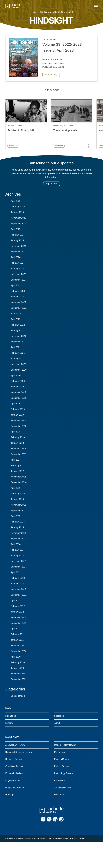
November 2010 (18, 645)
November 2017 (18, 448)
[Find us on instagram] (61, 819)
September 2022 (19, 308)
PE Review (59, 752)
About (57, 723)
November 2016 (18, 477)
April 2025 (16, 229)
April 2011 (15, 629)
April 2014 (16, 544)
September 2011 (18, 623)
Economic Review (14, 773)
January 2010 (17, 668)
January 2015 (17, 527)
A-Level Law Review (15, 745)
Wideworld (59, 795)
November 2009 (18, 674)
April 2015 (16, 516)
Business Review (13, 759)
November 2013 (18, 561)
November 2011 (18, 617)
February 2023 (18, 291)
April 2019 (16, 403)
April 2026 (16, 201)
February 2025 (18, 235)
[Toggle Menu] (96, 5)
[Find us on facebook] (43, 819)
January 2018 (17, 443)
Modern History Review (65, 745)
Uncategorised (18, 696)
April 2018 (16, 432)
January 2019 (17, 415)
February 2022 (18, 325)
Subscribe (59, 716)
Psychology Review (63, 773)
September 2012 (19, 595)
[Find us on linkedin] (55, 819)
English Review (12, 780)
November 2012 (18, 589)
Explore (9, 723)
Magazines (10, 716)
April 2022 (16, 319)
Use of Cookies (61, 838)
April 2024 (16, 257)
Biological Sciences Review (18, 752)
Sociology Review (62, 787)
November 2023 (18, 274)
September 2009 (19, 679)
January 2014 (17, 555)
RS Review (59, 780)
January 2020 (17, 387)
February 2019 (18, 409)
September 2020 (19, 370)
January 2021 (17, 358)
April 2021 (16, 347)
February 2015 (18, 522)
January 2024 (17, 268)
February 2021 (18, 353)
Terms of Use (45, 838)
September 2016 (19, 482)
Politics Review (61, 766)
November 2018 (18, 420)
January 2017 (17, 471)
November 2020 (18, 364)
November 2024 (18, 246)
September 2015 (19, 510)
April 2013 (16, 572)
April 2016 (16, 488)
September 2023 (19, 280)
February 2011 (18, 634)
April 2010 (16, 657)
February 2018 (18, 437)
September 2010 (19, 651)
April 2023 (16, 285)
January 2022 (17, 330)
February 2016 (18, 493)
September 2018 (19, 426)
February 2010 (18, 662)
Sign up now (52, 183)
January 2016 (17, 499)
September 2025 (19, 223)
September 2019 (19, 398)
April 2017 (16, 460)
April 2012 (16, 600)
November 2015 (18, 505)
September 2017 (19, 454)
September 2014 (19, 538)
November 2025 (18, 218)
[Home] (15, 5)
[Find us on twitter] (49, 819)
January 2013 (17, 584)
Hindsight (44, 12)
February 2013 (18, 578)
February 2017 (18, 465)
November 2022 (18, 302)
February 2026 (18, 207)
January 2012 (17, 612)
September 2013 (19, 567)
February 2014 (18, 550)
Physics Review (61, 759)
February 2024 (18, 263)
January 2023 (17, 297)
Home (34, 12)
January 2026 (17, 212)
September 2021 (19, 342)
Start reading (51, 74)
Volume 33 (58, 12)
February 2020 (18, 381)
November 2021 (18, 336)
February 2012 (18, 606)
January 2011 (17, 640)
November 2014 (18, 533)
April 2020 (16, 375)
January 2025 (17, 240)
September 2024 (19, 252)
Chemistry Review (14, 766)
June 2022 (16, 313)
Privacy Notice (78, 838)
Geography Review (14, 787)
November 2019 (18, 392)
